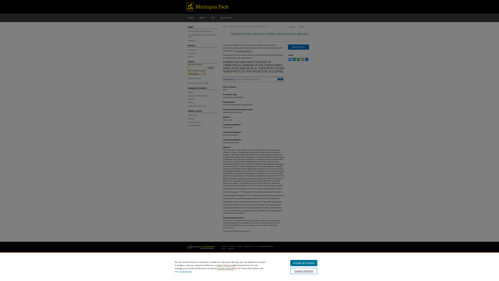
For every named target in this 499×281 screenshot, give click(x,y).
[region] (249, 266)
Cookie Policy (185, 271)
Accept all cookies (303, 263)
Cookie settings (225, 268)
